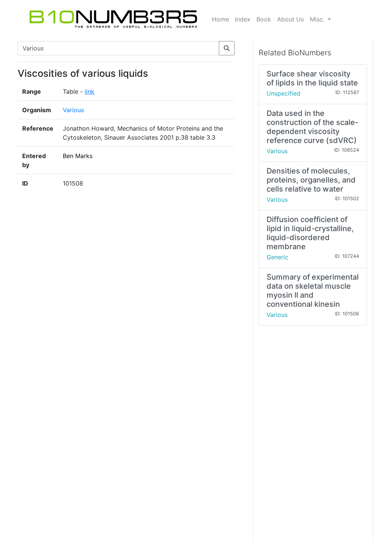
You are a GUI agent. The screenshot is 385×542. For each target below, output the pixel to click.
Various (73, 110)
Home (220, 19)
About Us (290, 19)
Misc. (318, 19)
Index (242, 19)
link (89, 91)
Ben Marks (77, 156)
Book (263, 19)
